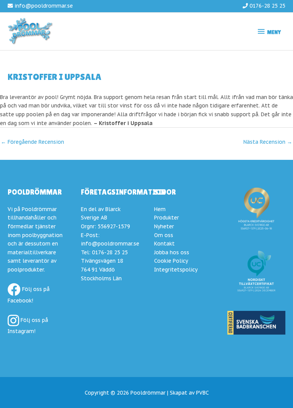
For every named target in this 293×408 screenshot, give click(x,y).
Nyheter (164, 226)
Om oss (163, 235)
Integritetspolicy (176, 269)
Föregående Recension (32, 141)
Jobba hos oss (171, 252)
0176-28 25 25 (267, 5)
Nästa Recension (267, 141)
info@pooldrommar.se (43, 5)
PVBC (202, 392)
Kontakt (164, 243)
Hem (160, 209)
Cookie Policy (171, 260)
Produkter (166, 217)
